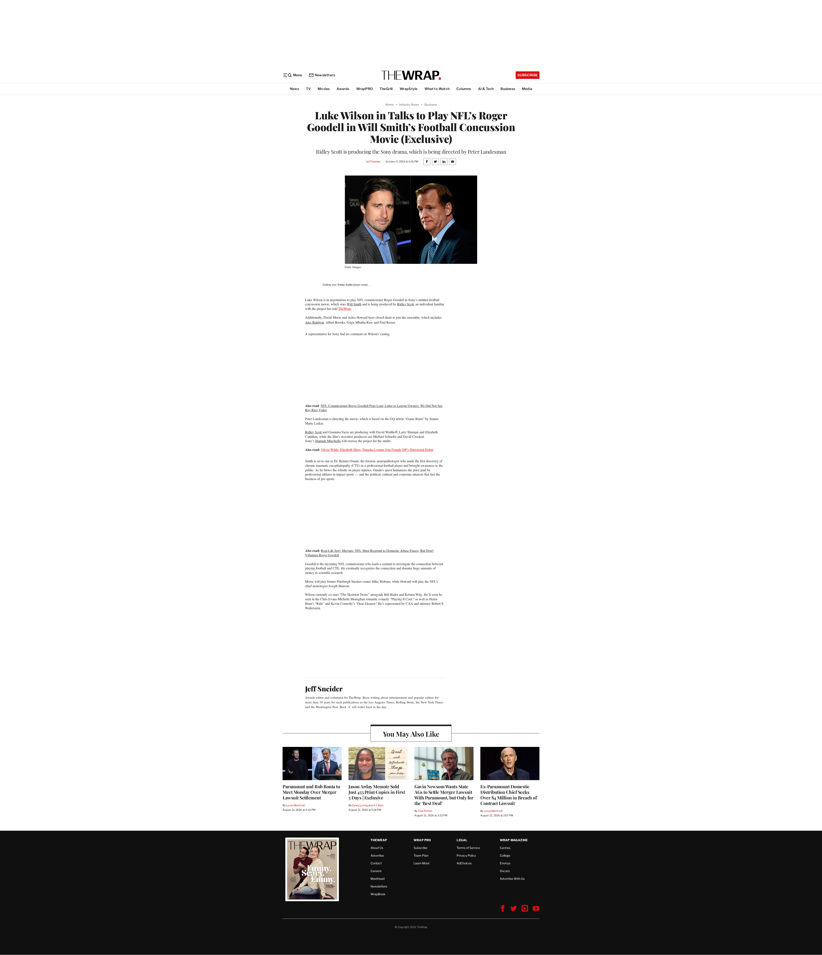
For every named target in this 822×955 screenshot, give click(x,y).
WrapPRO (364, 89)
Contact (376, 863)
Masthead (377, 878)
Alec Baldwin (314, 322)
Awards (343, 89)
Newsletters (325, 75)
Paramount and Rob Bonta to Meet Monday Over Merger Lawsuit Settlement (311, 792)
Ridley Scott (405, 304)
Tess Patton (425, 810)
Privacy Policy (466, 855)
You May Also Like (411, 733)
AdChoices (464, 863)
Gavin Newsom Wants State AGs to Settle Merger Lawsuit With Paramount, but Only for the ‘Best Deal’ (443, 795)
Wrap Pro (422, 840)
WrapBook (378, 894)
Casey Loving (360, 805)
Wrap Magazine (514, 840)
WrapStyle (409, 89)
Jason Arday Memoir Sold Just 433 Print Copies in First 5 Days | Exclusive (376, 792)
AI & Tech (486, 89)
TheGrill (386, 89)
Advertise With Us (512, 878)
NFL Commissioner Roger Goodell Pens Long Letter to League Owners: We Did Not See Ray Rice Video (373, 407)
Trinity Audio (345, 284)
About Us (377, 848)
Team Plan (421, 855)
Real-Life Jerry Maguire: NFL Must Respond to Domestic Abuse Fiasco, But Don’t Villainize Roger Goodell (369, 552)
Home (389, 104)
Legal (462, 840)
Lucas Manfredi (295, 805)
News (294, 89)
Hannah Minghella (328, 440)
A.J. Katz (378, 805)
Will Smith (354, 304)
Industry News (409, 104)
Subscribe (527, 75)
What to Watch (437, 89)
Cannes (505, 848)
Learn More (421, 863)
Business (507, 89)
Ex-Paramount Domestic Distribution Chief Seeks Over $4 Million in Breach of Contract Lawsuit (508, 795)
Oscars (505, 871)
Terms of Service (468, 848)
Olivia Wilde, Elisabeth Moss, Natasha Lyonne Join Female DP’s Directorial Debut (377, 449)
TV (308, 89)
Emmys (505, 863)
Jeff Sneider (373, 161)
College (505, 855)
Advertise (377, 855)
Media (527, 89)
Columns (463, 89)
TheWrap (344, 308)
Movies (324, 89)
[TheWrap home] (411, 75)
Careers (376, 871)
